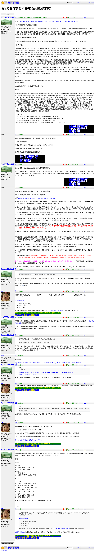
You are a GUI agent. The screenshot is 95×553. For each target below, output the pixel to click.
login (89, 2)
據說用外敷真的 (20, 532)
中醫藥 (16, 2)
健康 (10, 2)
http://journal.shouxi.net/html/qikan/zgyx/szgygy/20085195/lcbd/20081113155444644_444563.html (49, 21)
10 (16, 365)
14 (16, 450)
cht (6, 2)
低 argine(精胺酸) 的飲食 (57, 310)
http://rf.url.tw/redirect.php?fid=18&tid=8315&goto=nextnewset (36, 198)
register (92, 2)
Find (78, 2)
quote (85, 17)
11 (16, 383)
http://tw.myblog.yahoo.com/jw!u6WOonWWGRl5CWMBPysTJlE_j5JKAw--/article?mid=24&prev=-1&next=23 (48, 363)
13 (16, 422)
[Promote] (63, 17)
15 (16, 509)
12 (16, 403)
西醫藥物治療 (19, 300)
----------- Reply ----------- (7, 13)
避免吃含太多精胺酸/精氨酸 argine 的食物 (28, 440)
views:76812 (4, 550)
